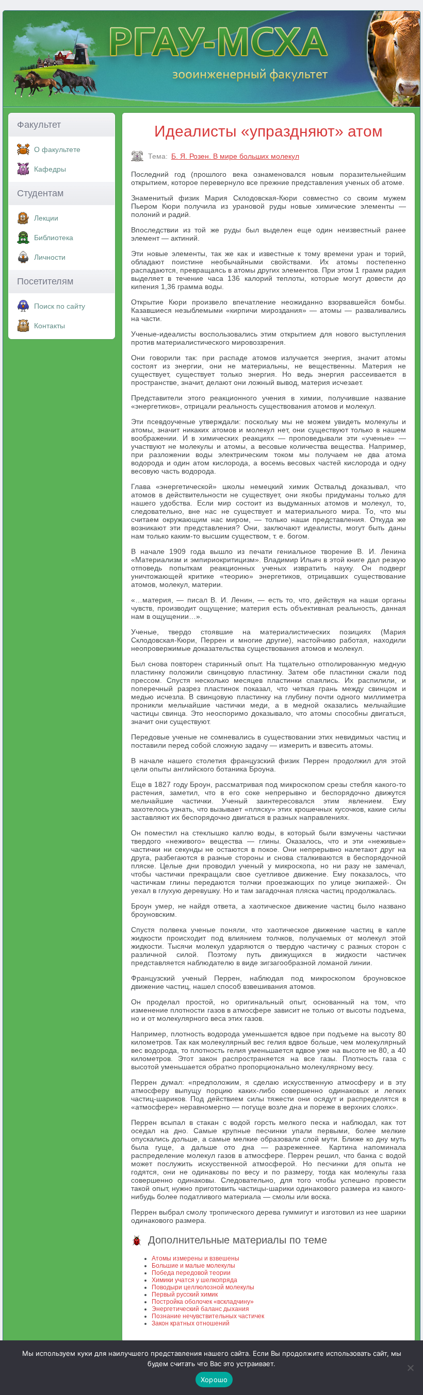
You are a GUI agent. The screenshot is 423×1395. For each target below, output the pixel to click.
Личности (50, 257)
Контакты (49, 326)
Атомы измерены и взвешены (195, 1258)
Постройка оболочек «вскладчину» (203, 1301)
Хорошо (214, 1379)
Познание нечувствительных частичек (208, 1316)
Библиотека (53, 237)
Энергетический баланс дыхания (200, 1309)
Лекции (46, 218)
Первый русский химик (185, 1294)
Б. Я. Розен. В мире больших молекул (235, 156)
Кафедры (50, 169)
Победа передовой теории (191, 1272)
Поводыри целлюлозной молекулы (203, 1287)
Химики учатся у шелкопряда (194, 1280)
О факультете (57, 149)
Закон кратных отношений (191, 1323)
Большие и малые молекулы (193, 1265)
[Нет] (410, 1368)
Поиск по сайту (59, 306)
